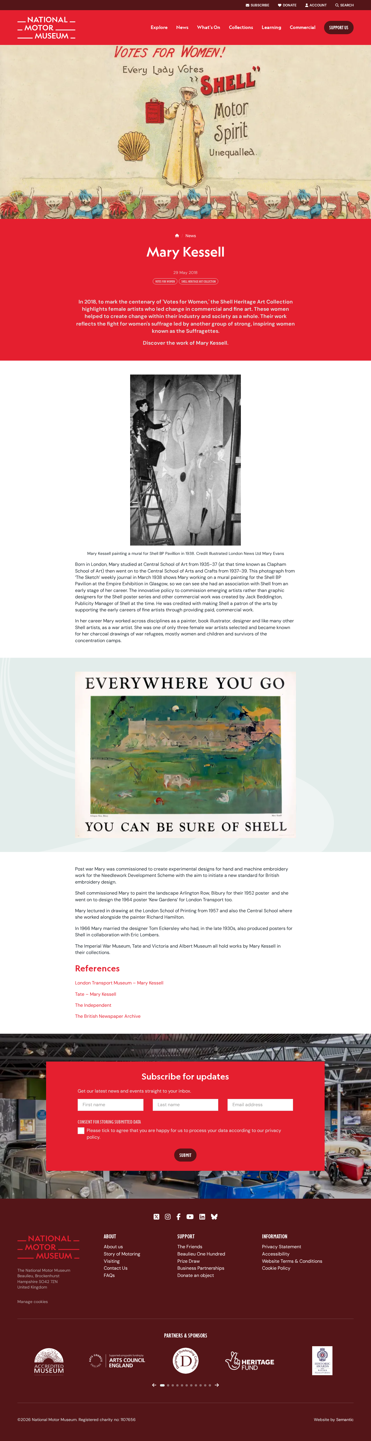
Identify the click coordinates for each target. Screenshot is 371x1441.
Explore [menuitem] (159, 27)
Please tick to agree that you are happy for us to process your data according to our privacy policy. (184, 1133)
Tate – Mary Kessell (95, 994)
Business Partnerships (200, 1268)
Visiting (112, 1261)
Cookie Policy (276, 1268)
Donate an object (195, 1275)
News (191, 235)
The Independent (93, 1005)
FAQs (109, 1275)
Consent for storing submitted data (109, 1122)
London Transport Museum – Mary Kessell (119, 983)
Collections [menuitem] (241, 27)
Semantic (345, 1419)
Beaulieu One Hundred (201, 1254)
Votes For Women (165, 281)
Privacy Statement (281, 1247)
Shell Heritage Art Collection (198, 281)
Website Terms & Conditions (292, 1261)
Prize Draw (188, 1261)
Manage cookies (32, 1301)
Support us (338, 27)
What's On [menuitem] (208, 27)
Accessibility (276, 1254)
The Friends (189, 1247)
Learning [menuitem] (271, 27)
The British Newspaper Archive (108, 1016)
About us (113, 1247)
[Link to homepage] (46, 28)
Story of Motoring (122, 1254)
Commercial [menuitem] (302, 27)
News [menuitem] (182, 27)
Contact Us (116, 1268)
